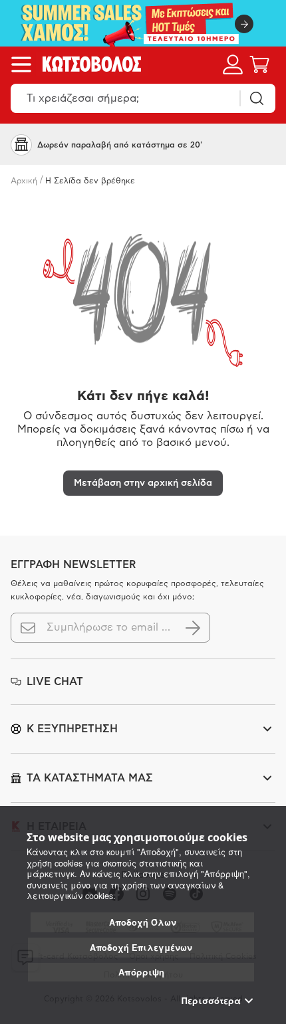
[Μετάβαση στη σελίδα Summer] (143, 23)
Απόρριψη (141, 972)
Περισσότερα (211, 1001)
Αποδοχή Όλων (142, 922)
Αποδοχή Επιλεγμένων (141, 948)
